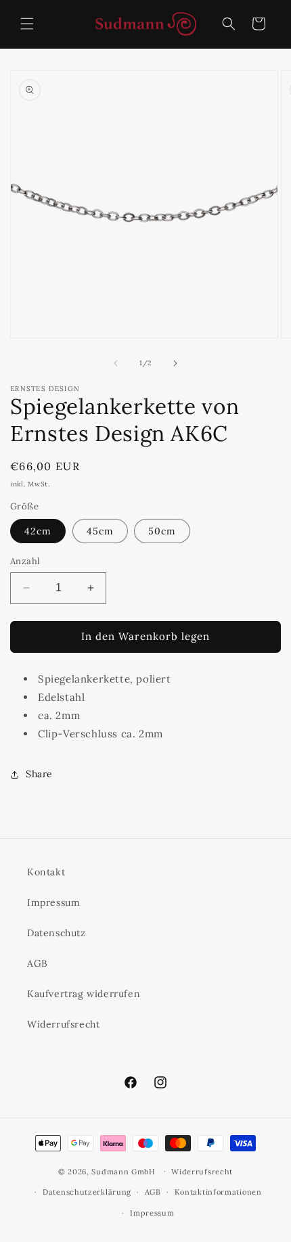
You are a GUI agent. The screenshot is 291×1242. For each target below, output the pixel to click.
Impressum (53, 902)
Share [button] (39, 774)
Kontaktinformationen (218, 1192)
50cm (162, 531)
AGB (37, 963)
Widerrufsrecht (63, 1024)
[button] (27, 24)
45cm (100, 531)
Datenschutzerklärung (87, 1192)
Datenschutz (56, 933)
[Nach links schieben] (116, 363)
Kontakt (46, 872)
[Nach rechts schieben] (175, 363)
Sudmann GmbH (123, 1171)
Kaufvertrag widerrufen (83, 994)
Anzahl (25, 561)
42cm (37, 531)
